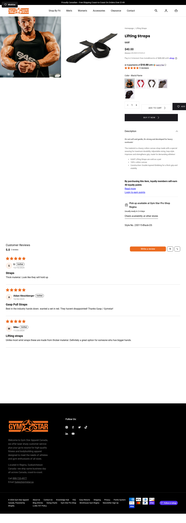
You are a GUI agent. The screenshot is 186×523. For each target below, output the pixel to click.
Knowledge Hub (62, 500)
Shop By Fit (54, 10)
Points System (120, 500)
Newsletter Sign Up (110, 503)
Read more (130, 188)
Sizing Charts (51, 503)
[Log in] (166, 10)
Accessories (99, 10)
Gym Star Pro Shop (68, 503)
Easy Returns (84, 500)
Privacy (107, 500)
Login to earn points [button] (135, 192)
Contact (131, 10)
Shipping (127, 53)
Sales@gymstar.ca (24, 482)
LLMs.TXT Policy (40, 506)
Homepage (129, 28)
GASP (127, 42)
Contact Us (48, 500)
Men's (69, 10)
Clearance (116, 10)
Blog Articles (38, 503)
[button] (156, 10)
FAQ (74, 500)
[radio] (130, 84)
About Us (36, 500)
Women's (82, 10)
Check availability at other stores (141, 216)
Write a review (148, 249)
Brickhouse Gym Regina (89, 503)
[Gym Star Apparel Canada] (18, 10)
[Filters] (170, 249)
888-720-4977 (20, 478)
